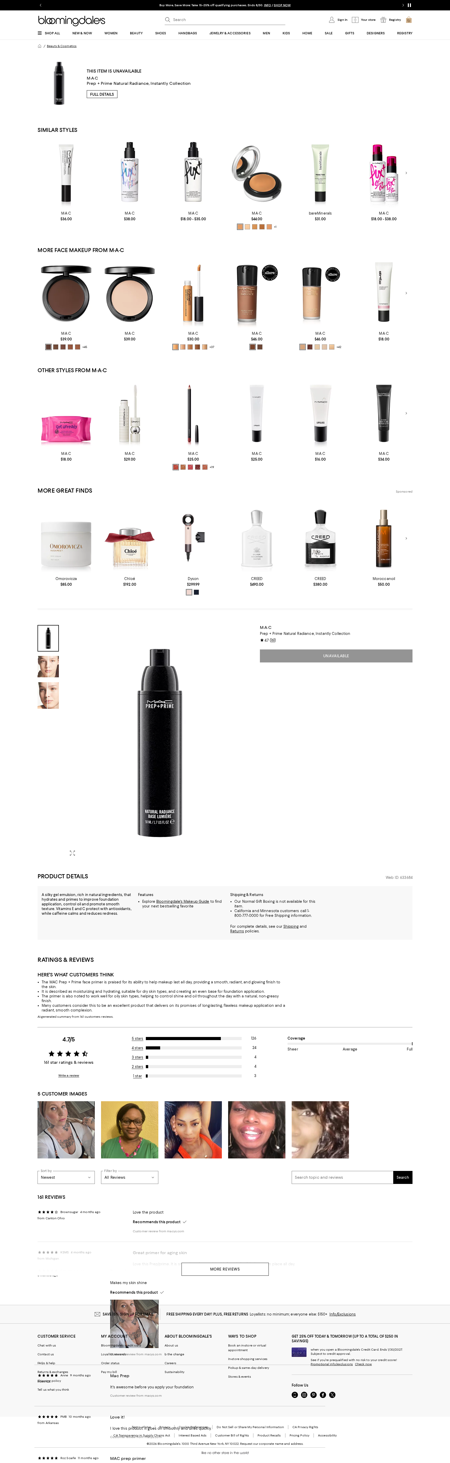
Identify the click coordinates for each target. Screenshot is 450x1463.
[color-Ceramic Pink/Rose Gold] (189, 592)
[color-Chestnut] (197, 467)
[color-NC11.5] (324, 347)
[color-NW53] (77, 347)
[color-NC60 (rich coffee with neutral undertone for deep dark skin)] (262, 226)
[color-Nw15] (204, 347)
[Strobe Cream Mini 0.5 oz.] (384, 293)
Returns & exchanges (53, 1372)
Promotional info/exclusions (332, 1364)
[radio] (240, 226)
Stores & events (239, 1376)
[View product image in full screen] (72, 853)
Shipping (291, 926)
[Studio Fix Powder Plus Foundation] (66, 293)
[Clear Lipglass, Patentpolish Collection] (256, 413)
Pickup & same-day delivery (248, 1368)
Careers (170, 1363)
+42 (338, 347)
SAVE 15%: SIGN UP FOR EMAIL (128, 1314)
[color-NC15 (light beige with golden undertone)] (331, 347)
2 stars (137, 1067)
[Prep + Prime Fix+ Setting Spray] (193, 173)
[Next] (406, 173)
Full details (102, 94)
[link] (66, 216)
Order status (110, 1363)
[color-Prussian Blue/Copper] (196, 592)
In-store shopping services (247, 1359)
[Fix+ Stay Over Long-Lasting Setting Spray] (384, 173)
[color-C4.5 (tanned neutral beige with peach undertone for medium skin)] (240, 226)
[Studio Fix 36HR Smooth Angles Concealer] (193, 293)
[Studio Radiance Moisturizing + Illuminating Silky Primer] (66, 173)
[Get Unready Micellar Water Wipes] (66, 413)
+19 (212, 467)
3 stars (137, 1057)
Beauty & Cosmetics (62, 46)
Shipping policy (49, 1381)
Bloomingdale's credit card (121, 1345)
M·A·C (92, 78)
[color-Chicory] (205, 467)
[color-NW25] (182, 347)
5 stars (137, 1038)
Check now (363, 1364)
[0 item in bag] (409, 20)
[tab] (48, 638)
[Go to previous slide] (41, 5)
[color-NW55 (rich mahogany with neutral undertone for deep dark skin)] (252, 347)
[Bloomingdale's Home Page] (72, 21)
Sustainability (175, 1372)
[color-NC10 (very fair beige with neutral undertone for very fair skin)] (247, 226)
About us (171, 1345)
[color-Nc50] (190, 347)
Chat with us (47, 1345)
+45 (84, 347)
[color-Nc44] (175, 347)
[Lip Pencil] (193, 413)
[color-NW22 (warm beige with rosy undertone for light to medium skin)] (269, 226)
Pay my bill (109, 1372)
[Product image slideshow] (159, 742)
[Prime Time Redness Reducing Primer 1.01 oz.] (320, 173)
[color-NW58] (63, 347)
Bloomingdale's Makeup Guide (182, 901)
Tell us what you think (53, 1389)
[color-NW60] (55, 347)
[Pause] (409, 5)
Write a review (68, 1075)
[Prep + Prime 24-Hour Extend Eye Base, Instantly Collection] (384, 413)
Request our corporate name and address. (271, 1444)
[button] (146, 742)
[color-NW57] (70, 347)
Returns (237, 931)
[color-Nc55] (197, 347)
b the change (174, 1354)
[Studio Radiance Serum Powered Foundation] (256, 293)
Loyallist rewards (113, 1354)
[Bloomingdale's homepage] (40, 46)
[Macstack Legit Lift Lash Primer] (129, 413)
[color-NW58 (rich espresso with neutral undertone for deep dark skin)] (309, 347)
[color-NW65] (48, 347)
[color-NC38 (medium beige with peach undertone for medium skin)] (254, 226)
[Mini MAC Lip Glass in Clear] (320, 413)
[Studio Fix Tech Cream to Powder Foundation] (256, 173)
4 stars (137, 1048)
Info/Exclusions (342, 1314)
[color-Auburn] (175, 467)
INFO (267, 5)
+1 (275, 227)
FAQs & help (46, 1363)
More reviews (225, 1269)
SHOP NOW (282, 5)
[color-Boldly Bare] (183, 467)
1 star (137, 1076)
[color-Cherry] (190, 467)
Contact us (46, 1354)
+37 (211, 347)
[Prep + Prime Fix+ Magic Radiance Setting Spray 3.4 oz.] (129, 173)
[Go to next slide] (403, 5)
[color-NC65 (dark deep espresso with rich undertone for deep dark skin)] (259, 347)
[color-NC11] (317, 347)
